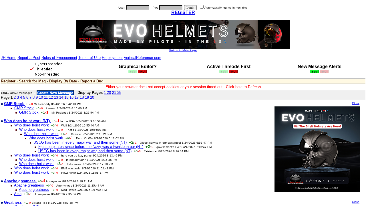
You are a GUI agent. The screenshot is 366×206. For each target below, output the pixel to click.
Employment (112, 58)
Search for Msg (32, 81)
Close (355, 103)
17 (77, 97)
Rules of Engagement (59, 58)
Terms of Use (89, 58)
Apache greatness (29, 185)
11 (46, 97)
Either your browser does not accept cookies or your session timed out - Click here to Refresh (183, 87)
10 (41, 97)
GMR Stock (24, 108)
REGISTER (183, 12)
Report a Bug (92, 81)
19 (87, 97)
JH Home (8, 58)
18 (82, 97)
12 (51, 97)
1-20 (107, 92)
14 (61, 97)
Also (17, 194)
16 (71, 97)
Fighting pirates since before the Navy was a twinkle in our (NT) (90, 146)
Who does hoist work (31, 125)
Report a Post (28, 58)
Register (8, 81)
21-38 (116, 92)
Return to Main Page (183, 50)
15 (66, 97)
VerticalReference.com (142, 58)
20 (92, 97)
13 (56, 97)
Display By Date (63, 81)
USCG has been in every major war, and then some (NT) (80, 142)
